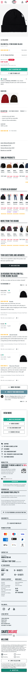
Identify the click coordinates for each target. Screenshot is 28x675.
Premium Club (13, 396)
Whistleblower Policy (5, 623)
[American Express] (5, 540)
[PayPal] (22, 540)
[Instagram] (3, 609)
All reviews (3, 588)
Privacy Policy (4, 620)
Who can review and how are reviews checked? (13, 280)
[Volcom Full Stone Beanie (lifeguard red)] (5, 103)
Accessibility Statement (6, 625)
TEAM (16, 590)
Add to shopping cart (15, 69)
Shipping (6, 444)
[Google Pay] (14, 545)
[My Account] (22, 2)
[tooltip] (26, 55)
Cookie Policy (3, 622)
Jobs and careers (18, 585)
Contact (3, 595)
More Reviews (15, 387)
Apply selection (15, 661)
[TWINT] (14, 539)
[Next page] (26, 285)
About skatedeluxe (19, 582)
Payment (3, 582)
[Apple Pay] (5, 545)
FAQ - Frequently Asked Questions (13, 454)
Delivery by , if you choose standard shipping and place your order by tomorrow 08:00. (13, 81)
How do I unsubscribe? (21, 485)
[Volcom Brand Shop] (14, 40)
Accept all (15, 670)
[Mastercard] (5, 535)
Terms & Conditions (5, 618)
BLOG (16, 588)
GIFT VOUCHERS (19, 592)
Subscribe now (15, 481)
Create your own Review (15, 392)
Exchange (6, 449)
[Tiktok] (9, 609)
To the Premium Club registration (15, 512)
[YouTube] (14, 609)
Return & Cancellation (5, 585)
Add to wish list (15, 73)
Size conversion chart (10, 451)
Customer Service (9, 457)
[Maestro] (14, 535)
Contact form (18, 561)
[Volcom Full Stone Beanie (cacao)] (14, 103)
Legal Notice (4, 614)
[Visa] (22, 535)
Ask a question (15, 266)
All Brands (17, 583)
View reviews (24, 50)
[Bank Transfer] (22, 545)
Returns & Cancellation (10, 446)
